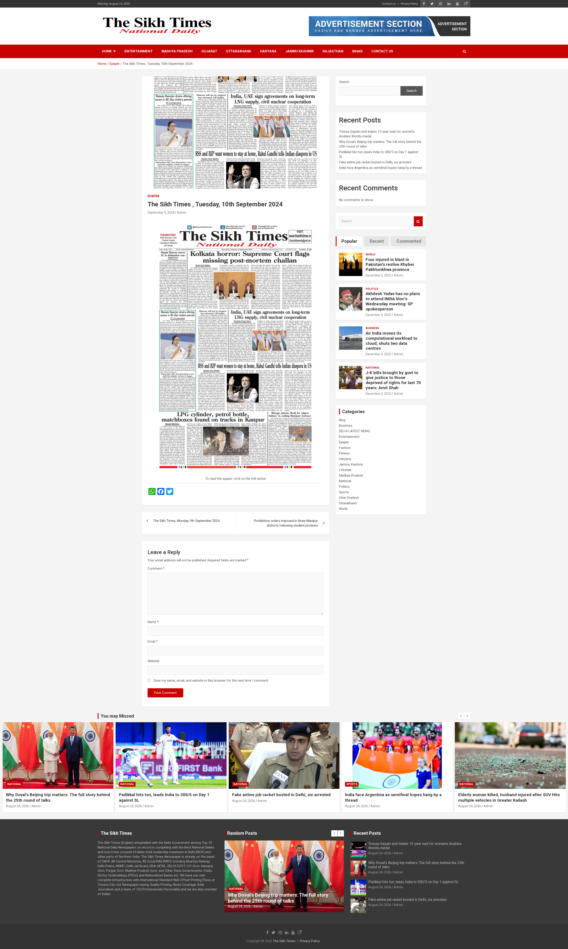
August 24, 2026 (17, 806)
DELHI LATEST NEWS (354, 431)
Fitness (344, 453)
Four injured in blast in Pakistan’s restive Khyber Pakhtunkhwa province (390, 264)
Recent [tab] (377, 241)
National (373, 367)
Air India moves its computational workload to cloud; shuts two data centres (391, 341)
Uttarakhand (238, 51)
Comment (156, 568)
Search (344, 82)
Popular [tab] (349, 241)
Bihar (357, 51)
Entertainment (138, 51)
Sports (344, 492)
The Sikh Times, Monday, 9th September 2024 (186, 521)
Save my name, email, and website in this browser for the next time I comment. (211, 681)
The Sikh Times (284, 941)
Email (153, 641)
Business (372, 328)
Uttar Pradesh (349, 498)
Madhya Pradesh (177, 51)
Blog (342, 420)
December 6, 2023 (378, 393)
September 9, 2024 (161, 212)
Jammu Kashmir (299, 51)
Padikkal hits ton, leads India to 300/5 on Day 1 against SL (413, 882)
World (370, 254)
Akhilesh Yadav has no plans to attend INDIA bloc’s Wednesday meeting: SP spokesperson (393, 301)
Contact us (389, 3)
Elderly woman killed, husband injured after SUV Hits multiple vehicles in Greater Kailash (396, 797)
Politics (372, 288)
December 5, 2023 (378, 275)
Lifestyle (345, 470)
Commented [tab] (408, 241)
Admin (181, 212)
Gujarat (209, 51)
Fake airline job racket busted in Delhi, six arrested (375, 162)
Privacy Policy (409, 3)
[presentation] (461, 716)
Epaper (153, 196)
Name (153, 622)
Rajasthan (333, 51)
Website (153, 661)
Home (107, 51)
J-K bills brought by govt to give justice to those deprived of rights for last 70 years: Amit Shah (393, 380)
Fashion (345, 448)
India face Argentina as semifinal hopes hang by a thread (380, 168)
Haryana (268, 51)
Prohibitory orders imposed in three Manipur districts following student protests (286, 523)
